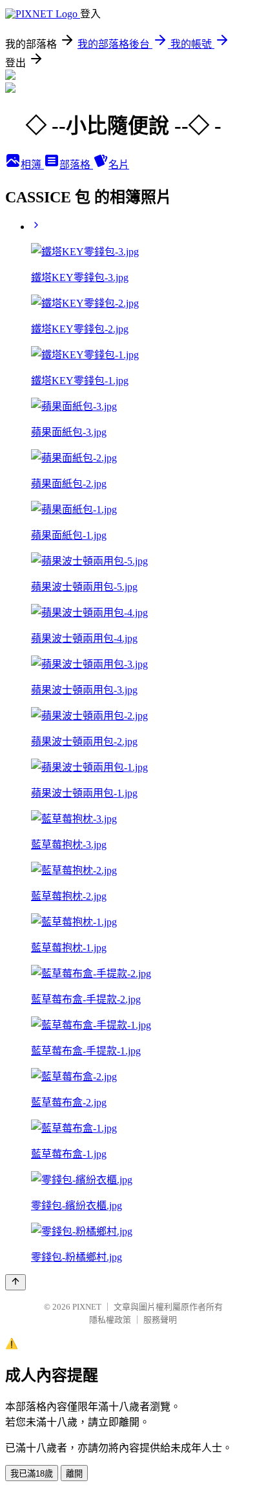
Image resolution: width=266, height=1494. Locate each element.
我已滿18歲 (31, 1474)
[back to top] (15, 1282)
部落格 (76, 164)
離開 (74, 1474)
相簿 (32, 164)
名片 (118, 164)
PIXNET (86, 1307)
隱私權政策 (110, 1319)
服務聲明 (160, 1319)
